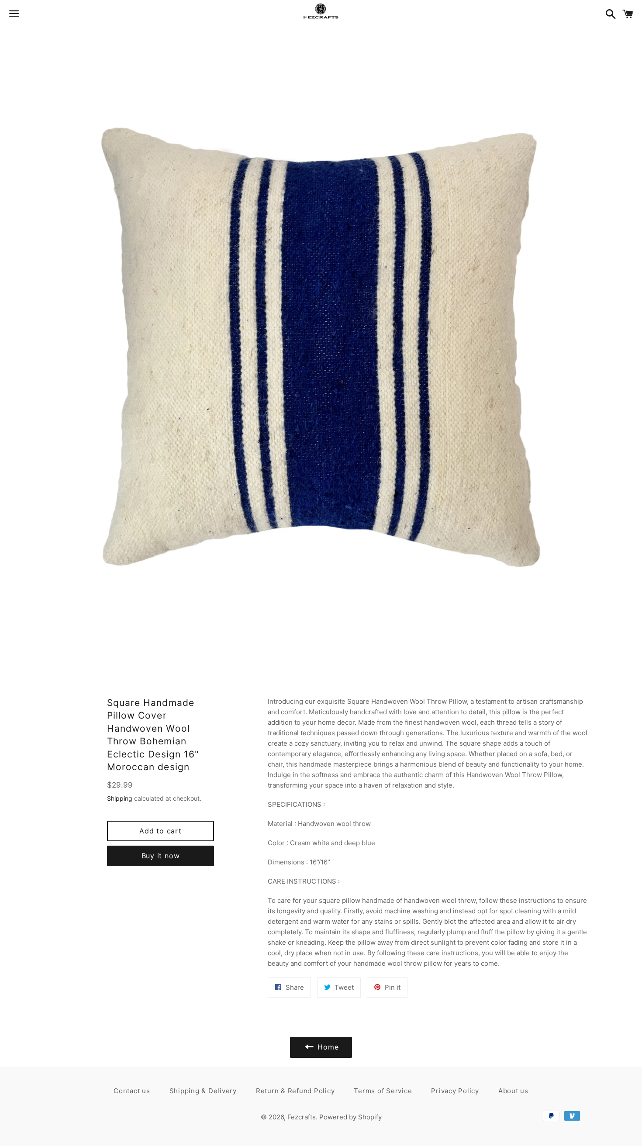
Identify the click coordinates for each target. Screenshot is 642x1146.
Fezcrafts (301, 1117)
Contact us (132, 1091)
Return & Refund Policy (295, 1091)
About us (513, 1091)
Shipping (119, 798)
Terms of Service (383, 1091)
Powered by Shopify (350, 1117)
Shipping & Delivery (203, 1091)
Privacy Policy (455, 1091)
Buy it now (161, 855)
